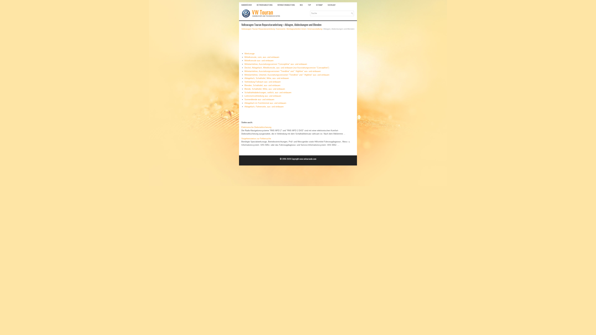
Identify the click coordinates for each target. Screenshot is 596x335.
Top (309, 5)
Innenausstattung (315, 29)
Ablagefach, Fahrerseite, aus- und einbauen (264, 106)
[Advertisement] (298, 41)
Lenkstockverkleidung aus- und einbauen (262, 96)
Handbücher (246, 5)
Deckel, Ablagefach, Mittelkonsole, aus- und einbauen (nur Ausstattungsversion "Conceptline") (286, 68)
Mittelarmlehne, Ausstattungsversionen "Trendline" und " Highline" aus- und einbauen (282, 71)
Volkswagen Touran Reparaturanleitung (258, 29)
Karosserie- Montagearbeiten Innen (291, 29)
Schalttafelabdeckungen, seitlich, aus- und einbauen (267, 92)
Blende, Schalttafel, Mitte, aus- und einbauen (264, 89)
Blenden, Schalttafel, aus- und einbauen (262, 85)
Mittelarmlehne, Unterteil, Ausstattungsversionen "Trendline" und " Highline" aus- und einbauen (286, 75)
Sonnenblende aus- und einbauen (259, 99)
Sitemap (319, 5)
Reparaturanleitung (286, 5)
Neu (301, 5)
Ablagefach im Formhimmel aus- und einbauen (265, 103)
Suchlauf (332, 5)
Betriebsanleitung (265, 5)
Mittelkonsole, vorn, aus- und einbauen (261, 57)
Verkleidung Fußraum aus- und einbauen (262, 82)
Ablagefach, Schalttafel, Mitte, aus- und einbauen (266, 78)
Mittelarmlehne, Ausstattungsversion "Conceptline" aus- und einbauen (275, 64)
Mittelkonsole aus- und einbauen (258, 60)
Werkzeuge (249, 53)
